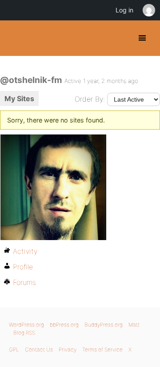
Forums (24, 282)
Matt (134, 324)
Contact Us (39, 349)
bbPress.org (64, 324)
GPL (14, 349)
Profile (23, 266)
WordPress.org (26, 324)
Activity (25, 251)
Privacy (67, 349)
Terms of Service (102, 349)
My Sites (19, 98)
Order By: (90, 99)
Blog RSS (24, 332)
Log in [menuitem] (124, 10)
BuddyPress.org (14, 38)
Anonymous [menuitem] (148, 10)
